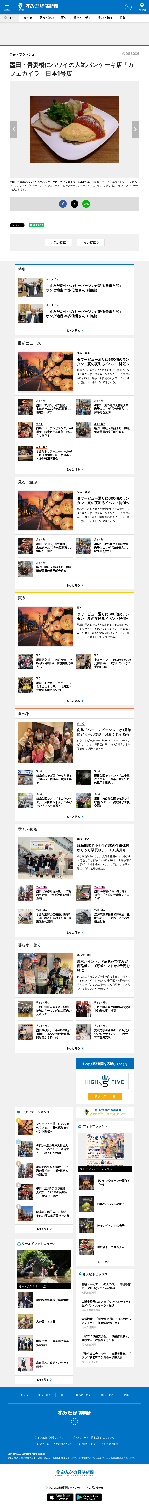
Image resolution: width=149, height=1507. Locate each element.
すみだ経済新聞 (37, 7)
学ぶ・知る (105, 17)
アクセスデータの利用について (56, 1444)
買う (64, 17)
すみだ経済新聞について (50, 1437)
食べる (28, 17)
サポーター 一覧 (105, 1096)
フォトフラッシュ (22, 54)
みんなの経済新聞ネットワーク (74, 1473)
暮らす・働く (82, 17)
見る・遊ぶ (46, 17)
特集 (123, 17)
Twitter (128, 7)
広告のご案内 (111, 1444)
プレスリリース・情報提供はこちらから (93, 1437)
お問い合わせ (88, 1444)
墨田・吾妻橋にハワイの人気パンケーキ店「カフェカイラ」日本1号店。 (51, 181)
